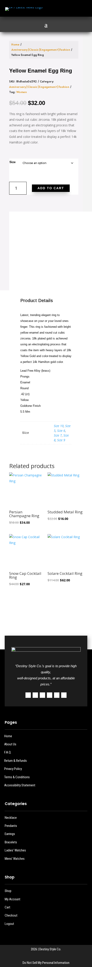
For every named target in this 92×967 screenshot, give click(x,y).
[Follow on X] (62, 9)
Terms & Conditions (17, 777)
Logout (9, 924)
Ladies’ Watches (15, 850)
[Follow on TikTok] (80, 9)
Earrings (10, 834)
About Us (10, 744)
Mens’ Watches (15, 859)
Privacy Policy (13, 769)
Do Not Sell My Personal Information (46, 963)
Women (21, 92)
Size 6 (61, 430)
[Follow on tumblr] (56, 695)
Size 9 (61, 440)
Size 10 (59, 426)
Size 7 (58, 435)
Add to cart (51, 188)
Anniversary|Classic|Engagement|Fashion (40, 50)
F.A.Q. (7, 752)
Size (12, 162)
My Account (12, 899)
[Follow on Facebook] (53, 9)
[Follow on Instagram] (71, 9)
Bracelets (11, 842)
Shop (8, 891)
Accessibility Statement (19, 785)
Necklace (11, 818)
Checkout (11, 915)
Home (15, 44)
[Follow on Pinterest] (49, 695)
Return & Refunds (15, 761)
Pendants (11, 826)
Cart (7, 907)
